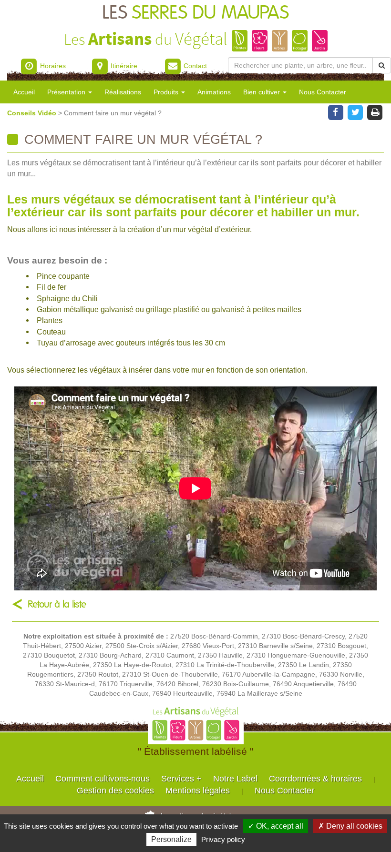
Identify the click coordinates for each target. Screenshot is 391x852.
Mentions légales (197, 790)
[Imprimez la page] (375, 111)
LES (195, 13)
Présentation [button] (67, 92)
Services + (181, 778)
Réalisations (122, 92)
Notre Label (235, 778)
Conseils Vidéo (32, 113)
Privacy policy (223, 839)
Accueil (24, 92)
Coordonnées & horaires (315, 778)
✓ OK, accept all (275, 826)
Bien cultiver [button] (262, 92)
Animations (214, 92)
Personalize (171, 839)
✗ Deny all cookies (350, 826)
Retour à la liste (57, 604)
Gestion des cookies (115, 790)
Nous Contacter (322, 92)
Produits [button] (167, 92)
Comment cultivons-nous (102, 778)
